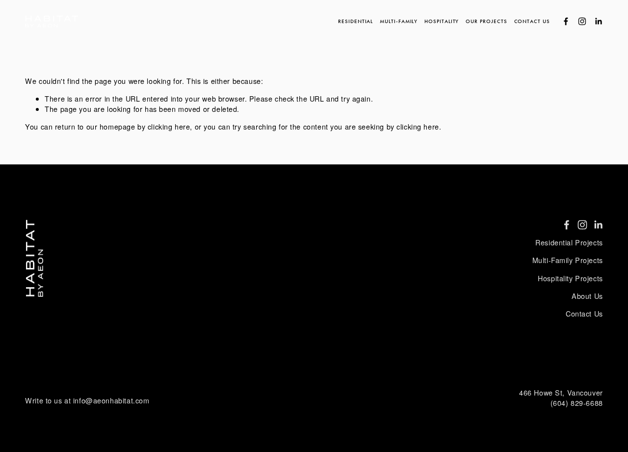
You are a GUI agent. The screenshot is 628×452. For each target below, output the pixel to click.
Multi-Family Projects (567, 260)
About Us (587, 296)
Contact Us (532, 21)
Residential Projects (569, 242)
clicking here (169, 126)
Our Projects (486, 21)
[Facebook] (566, 21)
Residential (355, 21)
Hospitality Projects (570, 278)
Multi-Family (399, 21)
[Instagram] (582, 21)
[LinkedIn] (598, 21)
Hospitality (441, 21)
